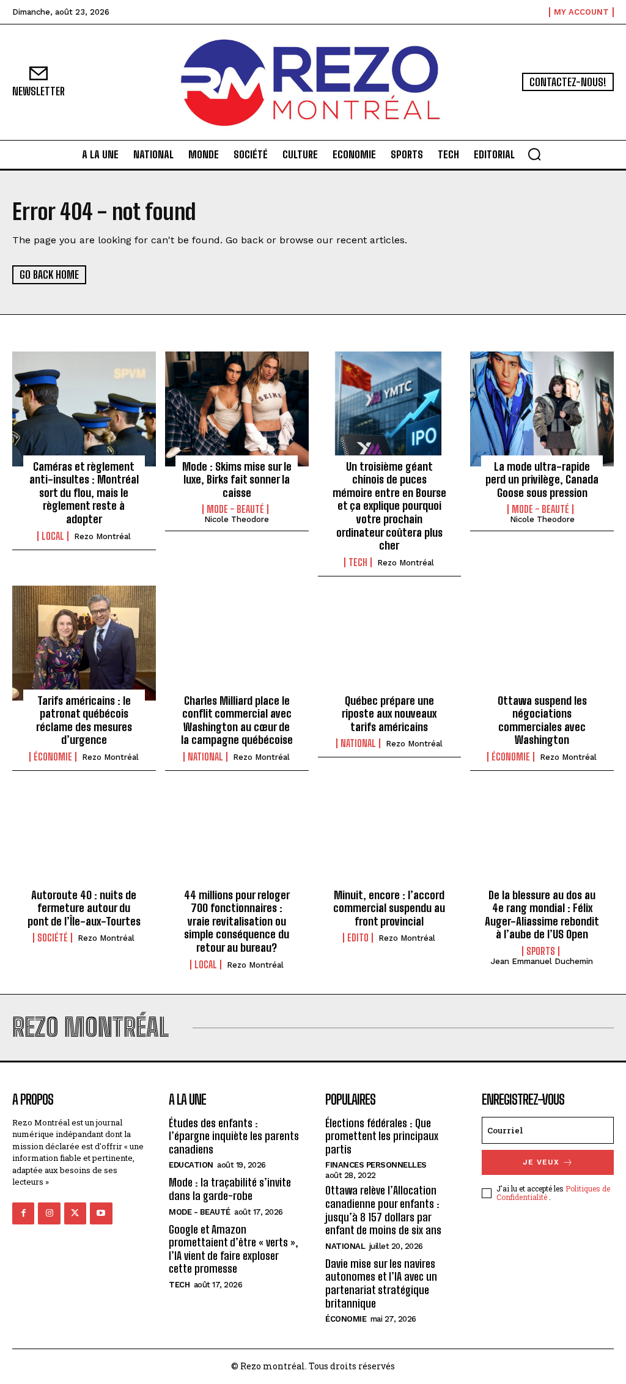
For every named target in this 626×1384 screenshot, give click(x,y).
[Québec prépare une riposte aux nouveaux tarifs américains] (390, 643)
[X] (75, 1213)
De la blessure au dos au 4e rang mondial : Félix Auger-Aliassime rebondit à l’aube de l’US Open (542, 914)
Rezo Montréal (102, 536)
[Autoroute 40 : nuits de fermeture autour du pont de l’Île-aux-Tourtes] (84, 837)
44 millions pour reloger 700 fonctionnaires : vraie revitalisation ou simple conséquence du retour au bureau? (237, 921)
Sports (540, 951)
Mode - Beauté (235, 509)
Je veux (541, 1162)
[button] (534, 154)
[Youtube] (101, 1213)
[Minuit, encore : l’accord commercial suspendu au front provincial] (390, 837)
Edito (358, 938)
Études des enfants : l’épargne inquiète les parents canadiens (234, 1136)
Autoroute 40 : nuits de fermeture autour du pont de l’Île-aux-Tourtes (84, 908)
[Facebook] (23, 1213)
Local (53, 536)
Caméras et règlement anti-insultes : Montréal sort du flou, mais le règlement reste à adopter (84, 493)
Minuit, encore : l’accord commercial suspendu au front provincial (389, 908)
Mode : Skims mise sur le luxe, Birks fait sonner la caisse (237, 479)
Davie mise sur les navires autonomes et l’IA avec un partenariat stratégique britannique (381, 1283)
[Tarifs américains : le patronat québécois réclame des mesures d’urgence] (84, 643)
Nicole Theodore (236, 519)
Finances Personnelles (376, 1164)
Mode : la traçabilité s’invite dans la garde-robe (230, 1189)
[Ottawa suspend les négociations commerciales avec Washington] (542, 643)
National (205, 757)
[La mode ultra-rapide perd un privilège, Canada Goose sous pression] (542, 409)
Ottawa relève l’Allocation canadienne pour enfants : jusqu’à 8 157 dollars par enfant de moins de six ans (383, 1210)
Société (52, 938)
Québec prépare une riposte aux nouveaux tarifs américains (389, 714)
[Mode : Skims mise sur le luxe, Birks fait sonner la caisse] (237, 409)
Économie (53, 757)
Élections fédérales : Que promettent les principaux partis (381, 1136)
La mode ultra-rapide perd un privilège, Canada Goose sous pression (541, 479)
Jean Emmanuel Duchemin (542, 961)
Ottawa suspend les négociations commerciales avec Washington (542, 720)
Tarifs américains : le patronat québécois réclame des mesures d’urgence (84, 720)
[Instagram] (49, 1213)
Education (191, 1164)
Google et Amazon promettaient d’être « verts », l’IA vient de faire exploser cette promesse (233, 1249)
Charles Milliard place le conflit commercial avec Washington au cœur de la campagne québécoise (237, 720)
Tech (357, 562)
